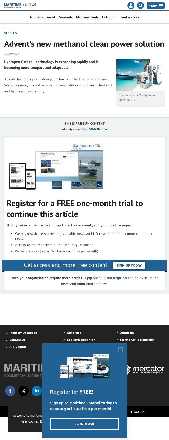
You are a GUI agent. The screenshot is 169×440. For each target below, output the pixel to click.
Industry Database (23, 333)
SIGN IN (94, 129)
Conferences (130, 17)
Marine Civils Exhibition (137, 340)
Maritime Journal (42, 17)
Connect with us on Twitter (23, 390)
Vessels (10, 33)
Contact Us (17, 340)
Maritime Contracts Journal (96, 17)
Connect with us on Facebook (10, 390)
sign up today (129, 265)
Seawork (65, 17)
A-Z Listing (17, 347)
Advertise (74, 333)
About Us (127, 333)
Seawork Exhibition (81, 340)
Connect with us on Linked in (36, 390)
